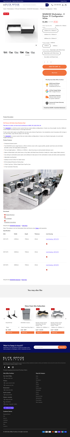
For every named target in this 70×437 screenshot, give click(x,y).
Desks (37, 376)
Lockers (37, 386)
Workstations (10, 9)
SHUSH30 (8, 128)
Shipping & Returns (6, 414)
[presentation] (4, 318)
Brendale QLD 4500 (9, 390)
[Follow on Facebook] (4, 368)
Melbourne (8, 364)
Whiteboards (38, 390)
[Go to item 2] (11, 52)
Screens (37, 392)
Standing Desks (39, 398)
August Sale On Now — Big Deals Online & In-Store (13, 1)
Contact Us (5, 426)
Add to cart (9, 332)
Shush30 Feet (9, 322)
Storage (37, 384)
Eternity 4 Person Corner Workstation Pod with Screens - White (56, 324)
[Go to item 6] (33, 52)
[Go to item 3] (16, 52)
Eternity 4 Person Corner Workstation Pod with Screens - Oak (41, 324)
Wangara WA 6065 (8, 399)
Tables (37, 382)
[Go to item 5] (27, 52)
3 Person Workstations (20, 9)
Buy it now (54, 72)
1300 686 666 (8, 401)
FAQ (4, 416)
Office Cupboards (39, 402)
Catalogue (5, 422)
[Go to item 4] (22, 52)
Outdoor (37, 394)
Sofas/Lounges (38, 388)
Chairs (37, 378)
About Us (5, 418)
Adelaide (16, 364)
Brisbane (12, 364)
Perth (21, 364)
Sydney (4, 364)
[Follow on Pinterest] (12, 368)
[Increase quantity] (51, 62)
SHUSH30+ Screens (25, 322)
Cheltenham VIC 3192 (9, 385)
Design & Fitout (64, 1)
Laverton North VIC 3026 (9, 383)
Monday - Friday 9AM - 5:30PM (11, 404)
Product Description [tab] (8, 117)
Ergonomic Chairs (39, 396)
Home (4, 9)
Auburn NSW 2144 (8, 378)
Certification (5, 420)
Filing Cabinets (38, 400)
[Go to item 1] (5, 52)
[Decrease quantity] (44, 62)
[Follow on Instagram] (8, 368)
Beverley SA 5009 (8, 394)
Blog (4, 424)
